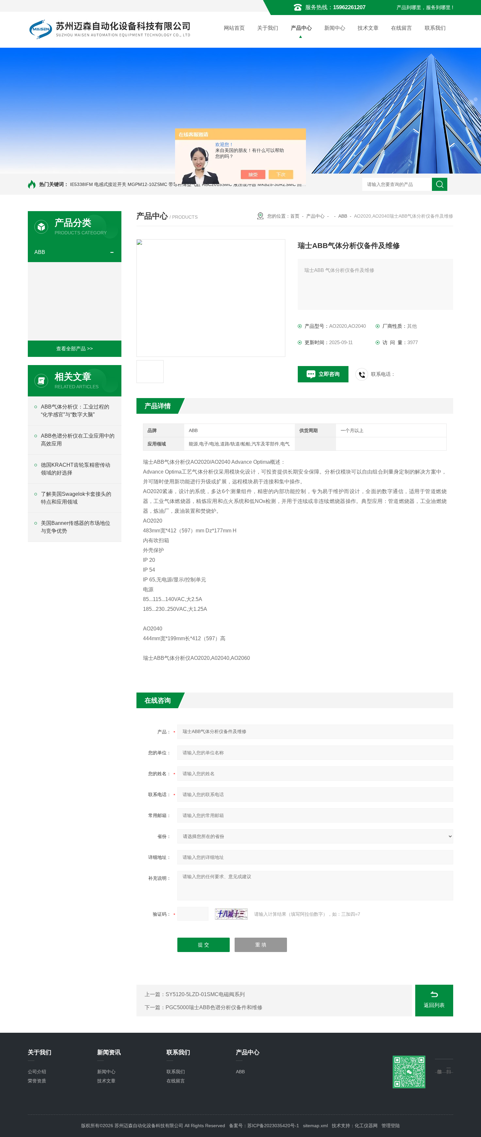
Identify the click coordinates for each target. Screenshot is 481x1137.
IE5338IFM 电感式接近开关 (98, 184)
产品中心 (301, 28)
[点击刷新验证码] (231, 914)
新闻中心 (334, 28)
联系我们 (435, 28)
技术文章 (368, 28)
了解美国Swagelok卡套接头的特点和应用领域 (76, 498)
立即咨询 (329, 374)
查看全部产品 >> (74, 348)
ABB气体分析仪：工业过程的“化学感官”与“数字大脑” (75, 410)
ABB (39, 252)
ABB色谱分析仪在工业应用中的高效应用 (78, 439)
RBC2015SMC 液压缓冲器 (229, 184)
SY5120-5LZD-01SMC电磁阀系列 (205, 994)
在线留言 (401, 28)
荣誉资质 (37, 1080)
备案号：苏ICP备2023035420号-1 (264, 1125)
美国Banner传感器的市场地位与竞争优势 (75, 527)
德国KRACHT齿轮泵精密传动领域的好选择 (75, 469)
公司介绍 (37, 1071)
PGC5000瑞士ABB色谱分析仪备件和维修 (214, 1007)
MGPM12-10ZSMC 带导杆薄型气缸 (164, 184)
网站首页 (234, 28)
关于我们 (267, 28)
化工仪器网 (366, 1125)
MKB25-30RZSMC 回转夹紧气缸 (291, 184)
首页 (294, 216)
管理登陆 (391, 1125)
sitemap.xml (315, 1125)
